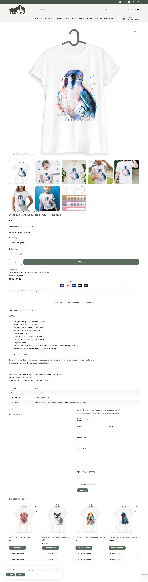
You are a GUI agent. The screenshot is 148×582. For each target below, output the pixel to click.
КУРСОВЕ (50, 18)
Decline (20, 574)
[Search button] (106, 9)
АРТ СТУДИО (63, 18)
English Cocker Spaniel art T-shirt (90, 537)
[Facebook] (134, 2)
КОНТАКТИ (109, 18)
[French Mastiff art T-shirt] (24, 518)
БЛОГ (90, 18)
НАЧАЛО (39, 18)
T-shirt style (13, 238)
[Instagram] (129, 2)
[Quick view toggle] (36, 511)
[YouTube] (120, 2)
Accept (10, 574)
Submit (83, 490)
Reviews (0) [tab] (90, 302)
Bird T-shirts (43, 272)
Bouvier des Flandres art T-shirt (123, 537)
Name (80, 426)
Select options (17, 548)
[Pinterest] (17, 279)
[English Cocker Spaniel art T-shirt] (91, 518)
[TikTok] (125, 2)
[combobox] (71, 9)
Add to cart (81, 262)
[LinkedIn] (138, 2)
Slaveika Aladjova (24, 377)
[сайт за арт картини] (17, 9)
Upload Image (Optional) (86, 472)
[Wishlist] (127, 9)
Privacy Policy (91, 484)
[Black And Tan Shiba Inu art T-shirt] (57, 518)
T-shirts (33, 272)
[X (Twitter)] (13, 279)
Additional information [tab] (74, 302)
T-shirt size (13, 249)
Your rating (80, 420)
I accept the (88, 484)
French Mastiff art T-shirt (20, 537)
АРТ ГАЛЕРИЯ (78, 18)
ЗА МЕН (99, 18)
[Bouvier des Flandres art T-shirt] (124, 518)
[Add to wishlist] (36, 506)
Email (111, 426)
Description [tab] (58, 302)
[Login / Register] (123, 9)
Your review (82, 448)
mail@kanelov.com (133, 20)
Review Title (81, 437)
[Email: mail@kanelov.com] (123, 18)
